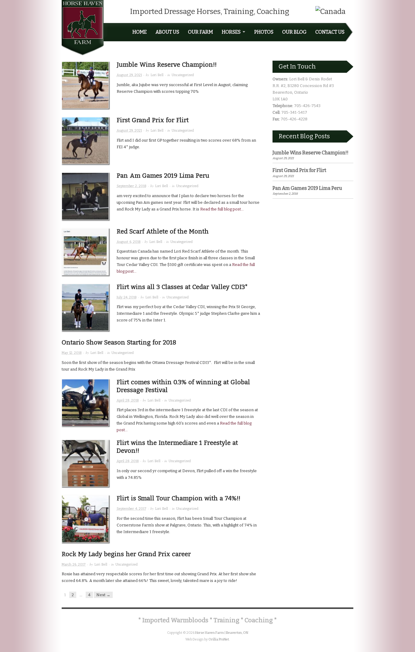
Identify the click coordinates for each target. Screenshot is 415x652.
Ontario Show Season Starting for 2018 (119, 342)
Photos (263, 32)
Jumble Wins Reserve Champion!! (167, 64)
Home (139, 32)
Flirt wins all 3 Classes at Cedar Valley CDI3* (182, 287)
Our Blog (294, 32)
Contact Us (330, 32)
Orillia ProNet (218, 639)
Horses (231, 32)
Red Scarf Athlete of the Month (163, 231)
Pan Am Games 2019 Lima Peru (163, 175)
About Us (167, 32)
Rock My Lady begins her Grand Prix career (126, 554)
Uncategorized (183, 75)
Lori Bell (157, 75)
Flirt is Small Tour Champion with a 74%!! (178, 498)
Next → (103, 595)
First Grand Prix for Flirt (153, 120)
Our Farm (200, 32)
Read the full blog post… (221, 209)
